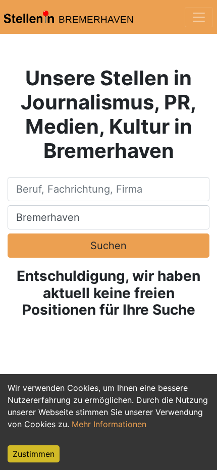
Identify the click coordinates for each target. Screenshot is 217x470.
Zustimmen (34, 454)
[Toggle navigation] (199, 17)
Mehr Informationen (109, 424)
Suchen (108, 246)
